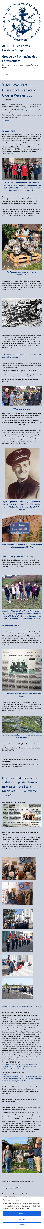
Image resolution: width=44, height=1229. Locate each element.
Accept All (22, 1213)
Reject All (22, 1225)
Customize (22, 1219)
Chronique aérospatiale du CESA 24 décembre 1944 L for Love (21, 1006)
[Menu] (6, 73)
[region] (22, 1213)
